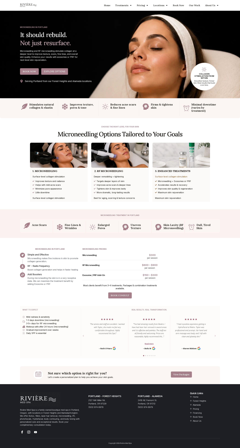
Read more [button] (149, 344)
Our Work (194, 5)
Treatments (121, 5)
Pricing (141, 5)
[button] (83, 336)
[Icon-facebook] (22, 432)
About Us (210, 5)
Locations (158, 5)
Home (107, 5)
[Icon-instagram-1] (29, 432)
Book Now (178, 5)
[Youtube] (35, 432)
